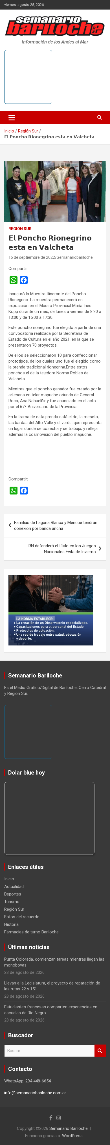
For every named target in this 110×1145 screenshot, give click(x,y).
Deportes (12, 894)
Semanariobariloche (75, 257)
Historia (11, 924)
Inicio (9, 878)
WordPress (72, 1135)
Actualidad (14, 886)
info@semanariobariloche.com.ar (35, 1092)
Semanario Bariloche (68, 1128)
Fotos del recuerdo (21, 916)
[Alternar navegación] (11, 117)
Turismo (11, 901)
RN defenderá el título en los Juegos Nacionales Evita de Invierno (62, 548)
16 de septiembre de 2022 (31, 257)
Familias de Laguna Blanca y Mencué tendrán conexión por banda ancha (55, 525)
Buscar (100, 1051)
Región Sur (20, 228)
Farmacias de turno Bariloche (31, 932)
